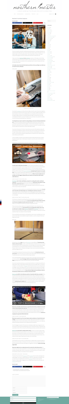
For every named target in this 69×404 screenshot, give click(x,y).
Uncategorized (49, 94)
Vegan (48, 96)
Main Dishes (49, 67)
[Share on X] (0, 203)
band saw (21, 58)
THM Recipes (39, 400)
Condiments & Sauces (50, 37)
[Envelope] (44, 403)
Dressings (48, 44)
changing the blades (27, 170)
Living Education (40, 399)
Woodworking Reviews (50, 100)
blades (26, 265)
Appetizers (48, 29)
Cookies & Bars (49, 38)
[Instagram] (40, 403)
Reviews (48, 83)
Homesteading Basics (50, 61)
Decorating (48, 39)
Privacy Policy (53, 401)
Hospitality (48, 62)
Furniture (48, 49)
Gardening (48, 51)
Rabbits (48, 79)
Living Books (49, 66)
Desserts (48, 40)
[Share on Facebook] (0, 201)
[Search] (58, 397)
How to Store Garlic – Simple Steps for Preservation (21, 369)
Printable (48, 78)
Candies (48, 34)
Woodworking (49, 99)
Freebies (48, 45)
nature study (49, 72)
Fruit (48, 48)
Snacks (48, 88)
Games (48, 50)
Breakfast (48, 33)
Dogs (48, 43)
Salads (48, 84)
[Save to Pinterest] (0, 204)
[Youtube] (43, 403)
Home (39, 398)
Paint (48, 73)
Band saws (14, 274)
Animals (48, 27)
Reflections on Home (50, 82)
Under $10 (48, 95)
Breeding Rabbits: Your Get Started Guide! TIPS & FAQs (21, 370)
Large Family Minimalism (50, 65)
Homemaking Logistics (50, 56)
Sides (48, 87)
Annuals (48, 28)
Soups (48, 89)
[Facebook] (38, 403)
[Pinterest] (41, 403)
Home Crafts (49, 55)
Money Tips (48, 71)
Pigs (47, 76)
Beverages (48, 32)
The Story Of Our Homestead (51, 90)
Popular (48, 77)
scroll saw (28, 58)
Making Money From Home (50, 68)
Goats (48, 54)
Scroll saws (14, 180)
